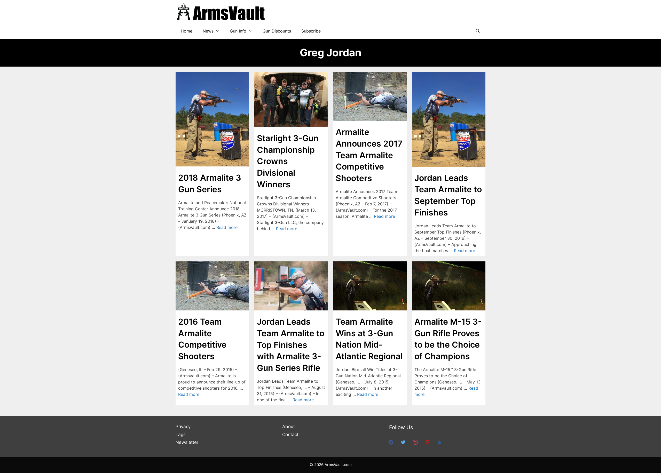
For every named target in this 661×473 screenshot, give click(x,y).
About (288, 426)
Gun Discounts (277, 31)
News (208, 31)
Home (186, 31)
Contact (290, 434)
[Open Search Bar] (477, 31)
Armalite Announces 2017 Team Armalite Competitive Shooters (369, 155)
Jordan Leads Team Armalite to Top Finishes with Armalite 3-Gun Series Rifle (290, 345)
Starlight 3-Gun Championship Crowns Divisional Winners (288, 161)
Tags (181, 434)
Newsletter (187, 442)
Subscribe (311, 31)
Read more (227, 227)
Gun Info (238, 31)
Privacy (183, 426)
